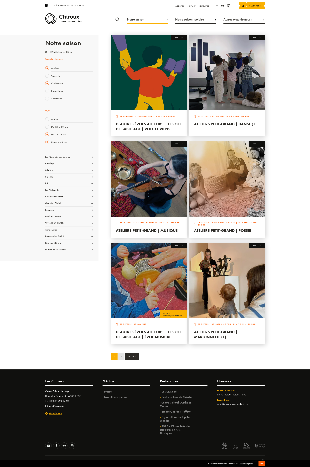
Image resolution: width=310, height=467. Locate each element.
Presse (108, 391)
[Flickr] (222, 6)
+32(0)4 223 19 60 (59, 401)
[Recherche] (117, 19)
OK (261, 463)
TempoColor (51, 229)
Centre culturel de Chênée (176, 397)
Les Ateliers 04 (52, 190)
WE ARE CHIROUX (54, 223)
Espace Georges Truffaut (176, 411)
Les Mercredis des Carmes (57, 156)
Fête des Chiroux (53, 243)
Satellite (49, 176)
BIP (46, 183)
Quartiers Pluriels (53, 203)
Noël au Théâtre (53, 216)
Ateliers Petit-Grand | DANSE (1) (225, 123)
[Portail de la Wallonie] (224, 446)
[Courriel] (48, 446)
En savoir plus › (246, 463)
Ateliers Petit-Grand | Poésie (222, 230)
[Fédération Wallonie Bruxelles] (246, 446)
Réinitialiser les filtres (61, 52)
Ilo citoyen (50, 209)
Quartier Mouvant (54, 196)
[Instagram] (228, 6)
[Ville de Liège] (235, 446)
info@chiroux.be (56, 405)
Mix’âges (49, 170)
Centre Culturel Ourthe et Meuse (175, 404)
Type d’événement (54, 59)
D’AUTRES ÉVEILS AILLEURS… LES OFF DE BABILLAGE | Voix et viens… (148, 126)
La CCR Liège (169, 391)
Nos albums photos (115, 397)
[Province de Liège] (257, 446)
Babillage (49, 163)
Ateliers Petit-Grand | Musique (147, 230)
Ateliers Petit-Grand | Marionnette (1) (216, 334)
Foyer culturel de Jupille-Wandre (175, 418)
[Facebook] (217, 6)
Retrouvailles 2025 (54, 236)
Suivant (132, 356)
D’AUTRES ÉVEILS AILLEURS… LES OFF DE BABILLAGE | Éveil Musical (148, 334)
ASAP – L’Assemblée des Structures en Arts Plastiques (175, 429)
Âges (47, 110)
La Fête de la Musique (55, 249)
